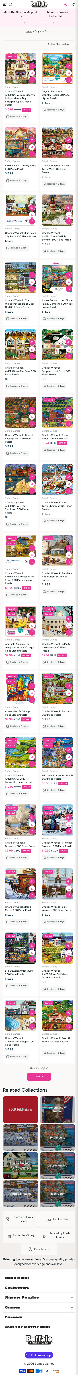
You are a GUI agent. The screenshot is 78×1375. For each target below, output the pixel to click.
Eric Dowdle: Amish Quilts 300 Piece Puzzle (19, 972)
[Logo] (39, 4)
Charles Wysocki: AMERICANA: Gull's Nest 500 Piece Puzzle (55, 974)
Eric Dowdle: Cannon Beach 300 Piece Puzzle (57, 777)
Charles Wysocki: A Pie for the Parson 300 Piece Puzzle (56, 647)
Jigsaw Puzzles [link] (57, 1165)
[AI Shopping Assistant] (65, 4)
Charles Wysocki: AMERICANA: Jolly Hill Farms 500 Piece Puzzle (18, 779)
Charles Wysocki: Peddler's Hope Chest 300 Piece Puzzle (57, 577)
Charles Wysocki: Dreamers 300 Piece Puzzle (20, 844)
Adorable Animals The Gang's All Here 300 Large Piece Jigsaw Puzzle (19, 647)
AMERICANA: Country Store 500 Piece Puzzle (20, 167)
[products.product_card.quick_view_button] (32, 66)
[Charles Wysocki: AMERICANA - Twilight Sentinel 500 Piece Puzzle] (57, 210)
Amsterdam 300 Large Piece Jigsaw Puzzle (17, 713)
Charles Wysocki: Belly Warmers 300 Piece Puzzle (57, 908)
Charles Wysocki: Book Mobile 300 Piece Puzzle (18, 908)
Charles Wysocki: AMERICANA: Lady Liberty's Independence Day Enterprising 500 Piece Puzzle (20, 98)
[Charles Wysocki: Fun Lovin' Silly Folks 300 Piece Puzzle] (20, 210)
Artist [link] (20, 1137)
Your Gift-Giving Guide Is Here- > (20, 14)
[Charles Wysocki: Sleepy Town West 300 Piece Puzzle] (57, 142)
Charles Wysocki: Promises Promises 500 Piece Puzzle (57, 844)
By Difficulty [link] (57, 1137)
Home (29, 31)
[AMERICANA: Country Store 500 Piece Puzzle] (20, 142)
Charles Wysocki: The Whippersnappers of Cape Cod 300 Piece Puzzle (20, 304)
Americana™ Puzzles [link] (57, 1109)
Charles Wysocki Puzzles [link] (21, 1165)
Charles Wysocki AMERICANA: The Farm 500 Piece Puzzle (20, 371)
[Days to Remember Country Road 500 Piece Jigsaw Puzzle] (57, 68)
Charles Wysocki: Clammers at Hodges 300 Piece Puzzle (19, 1041)
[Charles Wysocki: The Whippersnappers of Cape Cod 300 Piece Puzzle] (20, 277)
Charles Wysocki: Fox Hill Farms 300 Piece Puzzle (56, 1040)
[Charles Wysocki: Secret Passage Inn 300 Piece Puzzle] (20, 412)
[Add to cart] (32, 73)
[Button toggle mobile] (5, 4)
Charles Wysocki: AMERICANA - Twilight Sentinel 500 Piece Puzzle (56, 236)
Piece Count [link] (57, 1193)
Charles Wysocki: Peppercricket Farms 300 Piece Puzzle (56, 371)
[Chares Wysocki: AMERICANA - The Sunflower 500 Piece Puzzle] (20, 479)
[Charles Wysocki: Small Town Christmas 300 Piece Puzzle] (57, 479)
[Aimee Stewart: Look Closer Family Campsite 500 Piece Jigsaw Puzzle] (57, 277)
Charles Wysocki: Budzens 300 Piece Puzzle (57, 713)
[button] (10, 4)
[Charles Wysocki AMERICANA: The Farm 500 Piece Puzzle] (20, 344)
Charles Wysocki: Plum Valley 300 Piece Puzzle (55, 437)
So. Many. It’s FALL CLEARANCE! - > (58, 14)
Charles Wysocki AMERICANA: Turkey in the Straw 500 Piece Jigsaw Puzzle (19, 578)
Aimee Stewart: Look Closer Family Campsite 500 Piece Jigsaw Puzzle (57, 304)
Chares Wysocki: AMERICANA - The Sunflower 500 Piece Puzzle (17, 507)
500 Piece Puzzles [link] (20, 1109)
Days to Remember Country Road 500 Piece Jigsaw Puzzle (56, 95)
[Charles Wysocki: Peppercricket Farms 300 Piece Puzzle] (57, 344)
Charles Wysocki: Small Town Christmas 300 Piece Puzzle (57, 506)
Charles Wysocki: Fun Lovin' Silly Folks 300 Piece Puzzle (20, 234)
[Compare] (32, 80)
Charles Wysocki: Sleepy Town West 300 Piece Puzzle (56, 169)
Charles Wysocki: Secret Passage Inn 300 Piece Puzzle (19, 438)
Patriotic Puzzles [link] (20, 1193)
